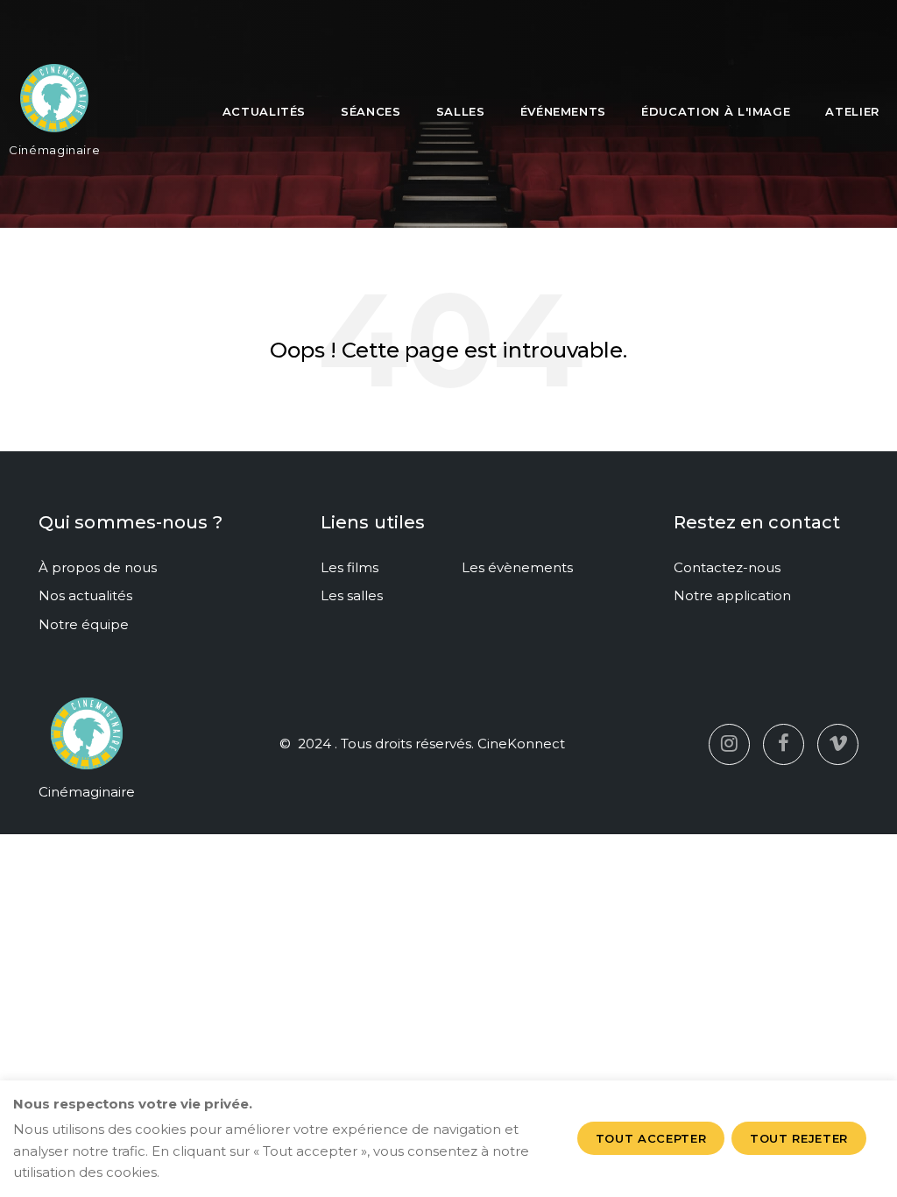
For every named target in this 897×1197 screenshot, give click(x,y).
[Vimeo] (837, 744)
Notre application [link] (732, 595)
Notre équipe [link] (84, 624)
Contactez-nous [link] (727, 567)
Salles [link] (460, 111)
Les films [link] (349, 567)
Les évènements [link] (517, 567)
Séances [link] (371, 111)
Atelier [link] (852, 111)
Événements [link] (563, 111)
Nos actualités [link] (85, 595)
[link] (54, 105)
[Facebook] (783, 744)
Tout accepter (651, 1138)
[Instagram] (729, 744)
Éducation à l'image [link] (715, 111)
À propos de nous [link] (98, 567)
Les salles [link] (352, 595)
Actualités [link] (264, 111)
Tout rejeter (799, 1138)
